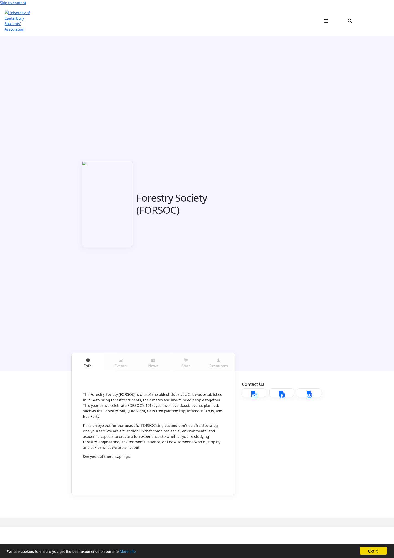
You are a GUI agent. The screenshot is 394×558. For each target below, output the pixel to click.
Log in (382, 21)
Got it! (373, 551)
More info (128, 551)
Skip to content (13, 2)
